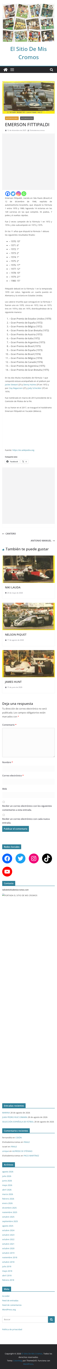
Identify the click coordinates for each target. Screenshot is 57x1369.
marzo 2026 (7, 1194)
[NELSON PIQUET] (28, 604)
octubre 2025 (8, 1216)
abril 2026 (6, 1189)
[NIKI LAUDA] (28, 557)
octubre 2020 (8, 1248)
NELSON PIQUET (15, 634)
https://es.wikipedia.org (23, 450)
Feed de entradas (10, 1300)
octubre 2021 (8, 1244)
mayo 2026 (7, 1185)
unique (5, 1151)
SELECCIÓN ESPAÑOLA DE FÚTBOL (18, 1121)
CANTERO (11, 533)
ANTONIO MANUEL (41, 540)
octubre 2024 (8, 1230)
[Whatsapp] (23, 193)
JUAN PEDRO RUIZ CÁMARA (14, 1117)
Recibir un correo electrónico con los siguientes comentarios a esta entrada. (27, 807)
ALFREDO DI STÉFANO (22, 1151)
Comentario (9, 724)
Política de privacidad (12, 1329)
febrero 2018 (8, 1280)
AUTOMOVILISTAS (27, 118)
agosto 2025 (7, 1226)
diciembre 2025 (9, 1207)
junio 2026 (7, 1180)
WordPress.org (9, 1309)
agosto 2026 (7, 1171)
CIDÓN (18, 1137)
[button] (49, 419)
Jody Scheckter (35, 388)
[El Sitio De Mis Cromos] (5, 69)
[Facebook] (7, 193)
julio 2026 (6, 1176)
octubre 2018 (8, 1262)
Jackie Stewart (11, 384)
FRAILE (27, 1142)
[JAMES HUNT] (28, 652)
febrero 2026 (8, 1198)
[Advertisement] (28, 162)
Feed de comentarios (12, 1305)
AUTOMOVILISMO (12, 118)
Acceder (6, 1296)
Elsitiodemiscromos (37, 130)
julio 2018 (6, 1266)
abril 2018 (6, 1275)
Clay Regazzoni (16, 388)
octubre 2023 (8, 1235)
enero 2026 (7, 1203)
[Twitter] (13, 193)
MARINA (6, 1112)
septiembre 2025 (10, 1221)
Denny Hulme (29, 384)
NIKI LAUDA (12, 587)
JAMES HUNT (13, 682)
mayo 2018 (7, 1271)
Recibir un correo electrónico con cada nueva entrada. (26, 820)
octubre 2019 (8, 1253)
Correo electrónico (13, 775)
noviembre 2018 (9, 1257)
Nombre (7, 762)
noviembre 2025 (9, 1212)
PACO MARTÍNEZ (31, 1155)
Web (4, 788)
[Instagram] (18, 193)
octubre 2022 (8, 1239)
